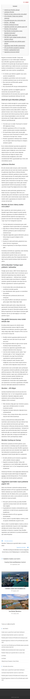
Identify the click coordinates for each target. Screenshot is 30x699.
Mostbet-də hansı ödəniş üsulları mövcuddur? (15, 14)
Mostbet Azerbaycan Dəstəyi (11, 24)
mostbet (4, 476)
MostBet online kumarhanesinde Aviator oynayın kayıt (13, 650)
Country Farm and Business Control (15, 562)
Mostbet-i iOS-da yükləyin (10, 29)
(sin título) (4, 655)
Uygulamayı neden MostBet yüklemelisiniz (14, 45)
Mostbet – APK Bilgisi (9, 22)
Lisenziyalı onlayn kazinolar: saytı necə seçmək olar (13, 635)
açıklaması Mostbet (9, 12)
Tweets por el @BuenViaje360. (8, 624)
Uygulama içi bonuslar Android (11, 52)
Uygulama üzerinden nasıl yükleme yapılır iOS (15, 26)
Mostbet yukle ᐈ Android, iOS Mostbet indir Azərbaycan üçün (14, 637)
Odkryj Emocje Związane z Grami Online (10, 661)
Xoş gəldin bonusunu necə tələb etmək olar (15, 20)
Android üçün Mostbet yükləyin (12, 10)
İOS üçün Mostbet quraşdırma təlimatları (14, 47)
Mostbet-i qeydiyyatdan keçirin (12, 50)
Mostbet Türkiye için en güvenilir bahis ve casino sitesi (13, 652)
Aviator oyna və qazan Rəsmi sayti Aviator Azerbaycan (13, 632)
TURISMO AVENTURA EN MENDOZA (15, 588)
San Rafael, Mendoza (15, 611)
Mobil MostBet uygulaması (10, 35)
